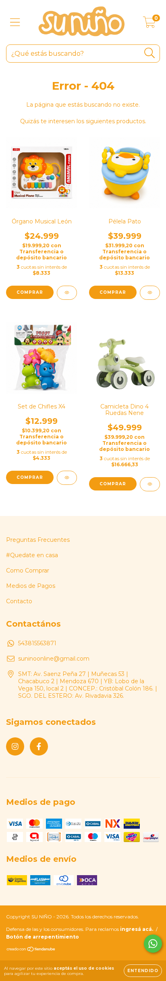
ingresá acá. (136, 929)
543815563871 (37, 643)
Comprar (113, 292)
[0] (149, 24)
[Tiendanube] (31, 950)
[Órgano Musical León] (67, 293)
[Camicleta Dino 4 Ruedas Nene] (150, 484)
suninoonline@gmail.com (53, 658)
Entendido (142, 970)
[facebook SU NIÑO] (39, 746)
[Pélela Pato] (150, 293)
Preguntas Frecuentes (38, 539)
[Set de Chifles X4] (67, 478)
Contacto (19, 601)
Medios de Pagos (30, 585)
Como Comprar (27, 570)
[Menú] (15, 22)
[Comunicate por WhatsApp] (153, 944)
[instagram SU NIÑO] (15, 746)
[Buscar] (149, 53)
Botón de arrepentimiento (42, 937)
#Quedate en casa (32, 555)
